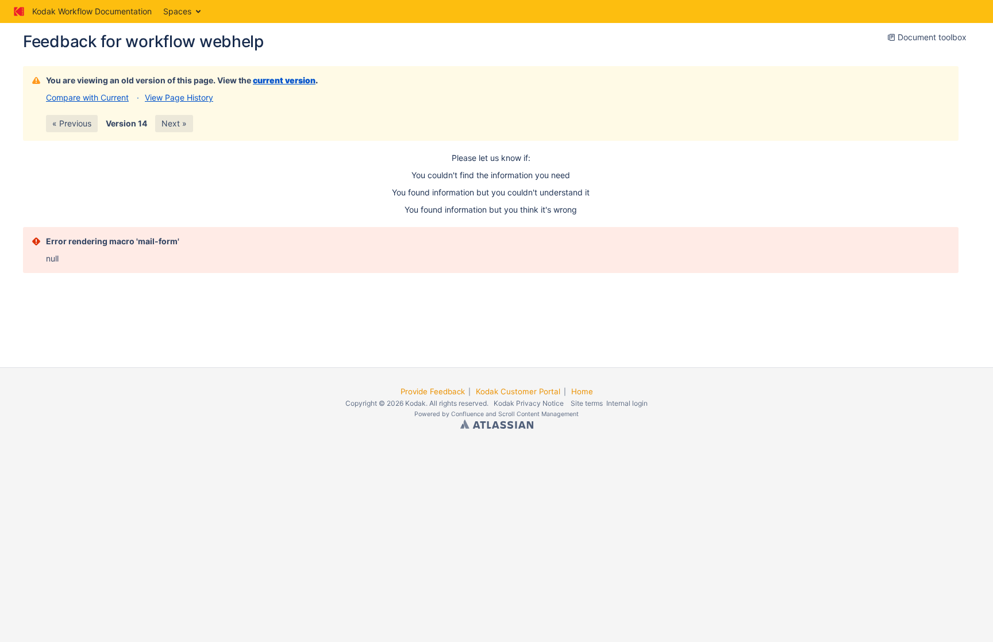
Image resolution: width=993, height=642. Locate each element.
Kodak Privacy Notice (529, 403)
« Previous (71, 123)
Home (582, 391)
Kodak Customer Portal (518, 391)
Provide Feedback (433, 391)
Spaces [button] (177, 11)
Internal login (627, 403)
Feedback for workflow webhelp (143, 41)
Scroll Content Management (538, 414)
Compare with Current (87, 97)
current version (284, 80)
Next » (174, 123)
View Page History (179, 97)
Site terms (587, 403)
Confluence (467, 414)
